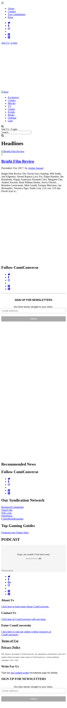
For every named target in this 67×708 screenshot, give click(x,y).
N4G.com (6, 513)
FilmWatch (7, 515)
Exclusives (13, 97)
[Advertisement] (33, 67)
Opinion (12, 117)
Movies (11, 103)
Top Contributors (16, 14)
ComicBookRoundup (12, 518)
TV (9, 106)
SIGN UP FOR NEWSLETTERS (33, 300)
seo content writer (20, 672)
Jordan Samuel (35, 168)
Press (10, 17)
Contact (12, 11)
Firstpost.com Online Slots (14, 532)
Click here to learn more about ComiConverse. (25, 606)
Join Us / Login (9, 43)
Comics (12, 100)
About (11, 8)
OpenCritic (7, 510)
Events (11, 112)
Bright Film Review (17, 161)
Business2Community (12, 507)
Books (11, 115)
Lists (10, 120)
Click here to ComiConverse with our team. (23, 619)
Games (11, 109)
